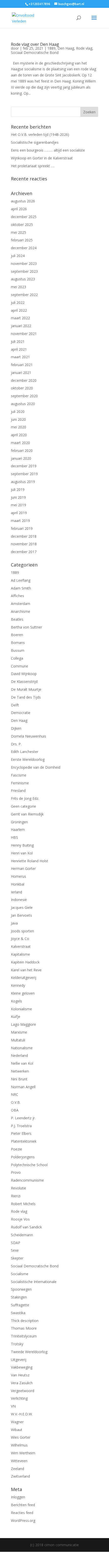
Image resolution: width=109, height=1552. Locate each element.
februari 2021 (22, 364)
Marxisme (19, 1032)
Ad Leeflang (20, 580)
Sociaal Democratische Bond (35, 52)
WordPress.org (23, 1520)
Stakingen (19, 1297)
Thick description (25, 1320)
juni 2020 (18, 419)
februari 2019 (22, 528)
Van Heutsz (20, 1375)
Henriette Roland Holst (29, 860)
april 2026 (19, 208)
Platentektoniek (24, 1141)
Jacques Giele (22, 907)
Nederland (19, 1055)
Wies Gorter (20, 1437)
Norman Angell (23, 1086)
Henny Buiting (22, 845)
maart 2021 (20, 356)
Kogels (16, 1001)
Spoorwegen (21, 1289)
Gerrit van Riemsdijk (27, 814)
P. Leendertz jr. (23, 1118)
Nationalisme (22, 1047)
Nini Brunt (19, 1079)
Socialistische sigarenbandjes (35, 142)
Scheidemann (22, 1234)
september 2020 (24, 395)
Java (14, 923)
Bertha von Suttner (26, 627)
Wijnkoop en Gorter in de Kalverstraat (42, 158)
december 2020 (24, 380)
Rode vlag (84, 48)
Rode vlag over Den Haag (35, 44)
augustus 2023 (23, 279)
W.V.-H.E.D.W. (22, 1414)
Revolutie (18, 1188)
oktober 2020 (22, 388)
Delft (15, 705)
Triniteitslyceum (24, 1336)
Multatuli (18, 1040)
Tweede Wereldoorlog (29, 1351)
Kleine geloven (23, 993)
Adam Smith (21, 588)
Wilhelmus (19, 1445)
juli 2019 (18, 489)
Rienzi (16, 1195)
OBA (15, 1110)
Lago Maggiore (23, 1024)
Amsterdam (20, 603)
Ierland (16, 892)
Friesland (18, 790)
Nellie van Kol (22, 1063)
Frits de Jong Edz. (25, 798)
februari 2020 (22, 450)
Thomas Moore (24, 1328)
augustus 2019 (23, 481)
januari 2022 (21, 325)
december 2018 (24, 536)
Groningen (19, 822)
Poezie (16, 1149)
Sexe (15, 1250)
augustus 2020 (23, 403)
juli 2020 (18, 411)
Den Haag (66, 48)
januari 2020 (21, 458)
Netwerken (20, 1071)
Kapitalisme (20, 954)
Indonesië (19, 899)
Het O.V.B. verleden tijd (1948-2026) (40, 134)
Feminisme (20, 783)
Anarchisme (20, 611)
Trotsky (17, 1343)
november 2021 (24, 333)
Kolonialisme (21, 1008)
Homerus (18, 876)
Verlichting (19, 1398)
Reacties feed (22, 1512)
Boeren (17, 634)
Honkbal (17, 884)
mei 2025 (18, 232)
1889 (51, 48)
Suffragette (20, 1305)
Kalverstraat (21, 946)
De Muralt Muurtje (26, 689)
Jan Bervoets (21, 915)
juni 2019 (18, 497)
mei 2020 (18, 427)
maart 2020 (20, 442)
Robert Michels (23, 1203)
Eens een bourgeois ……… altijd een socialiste (48, 150)
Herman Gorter (23, 868)
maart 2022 (20, 318)
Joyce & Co (20, 938)
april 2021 (19, 349)
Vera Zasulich (22, 1382)
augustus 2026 (23, 201)
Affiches (17, 595)
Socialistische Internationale (34, 1281)
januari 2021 (21, 372)
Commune (19, 666)
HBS (14, 837)
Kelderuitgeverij (23, 977)
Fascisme (18, 775)
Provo (16, 1172)
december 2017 (24, 551)
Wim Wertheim (23, 1453)
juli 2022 (18, 302)
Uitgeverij (18, 1359)
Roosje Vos (20, 1219)
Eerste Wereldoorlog (28, 759)
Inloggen (18, 1497)
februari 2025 (22, 240)
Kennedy (18, 985)
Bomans (18, 642)
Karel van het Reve (26, 970)
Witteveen (19, 1460)
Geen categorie (23, 806)
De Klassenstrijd (24, 681)
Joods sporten (22, 931)
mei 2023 (18, 286)
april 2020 (19, 434)
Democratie (20, 712)
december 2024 (24, 247)
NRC (14, 1094)
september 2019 (24, 473)
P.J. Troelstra (21, 1125)
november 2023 (24, 263)
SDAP (15, 1242)
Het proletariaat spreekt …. (33, 165)
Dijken (16, 728)
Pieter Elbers (21, 1133)
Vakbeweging (21, 1367)
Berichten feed (23, 1504)
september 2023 (24, 271)
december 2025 (24, 216)
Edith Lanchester (24, 751)
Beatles (17, 619)
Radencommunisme (27, 1180)
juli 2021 (18, 341)
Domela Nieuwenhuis (28, 736)
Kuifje (15, 1016)
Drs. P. (16, 744)
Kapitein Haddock (25, 962)
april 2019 (19, 512)
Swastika (18, 1312)
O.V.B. (16, 1102)
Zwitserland (20, 1476)
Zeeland (17, 1468)
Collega (17, 658)
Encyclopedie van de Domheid (35, 767)
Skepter (17, 1258)
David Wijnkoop (24, 673)
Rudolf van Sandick (26, 1227)
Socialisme (19, 1273)
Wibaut (16, 1429)
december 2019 (24, 466)
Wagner (17, 1421)
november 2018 (24, 543)
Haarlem (18, 829)
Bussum (17, 650)
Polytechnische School (29, 1164)
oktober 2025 (22, 224)
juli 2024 (18, 255)
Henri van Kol (22, 853)
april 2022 (19, 310)
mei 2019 (18, 504)
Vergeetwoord (22, 1390)
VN (13, 1406)
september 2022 (24, 294)
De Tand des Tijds (26, 697)
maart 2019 (20, 520)
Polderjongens (23, 1157)
